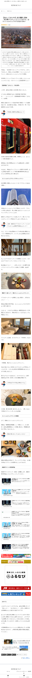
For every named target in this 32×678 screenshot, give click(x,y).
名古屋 (14, 654)
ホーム (8, 671)
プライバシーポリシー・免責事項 (23, 672)
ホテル (9, 654)
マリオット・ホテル (22, 654)
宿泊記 (4, 654)
